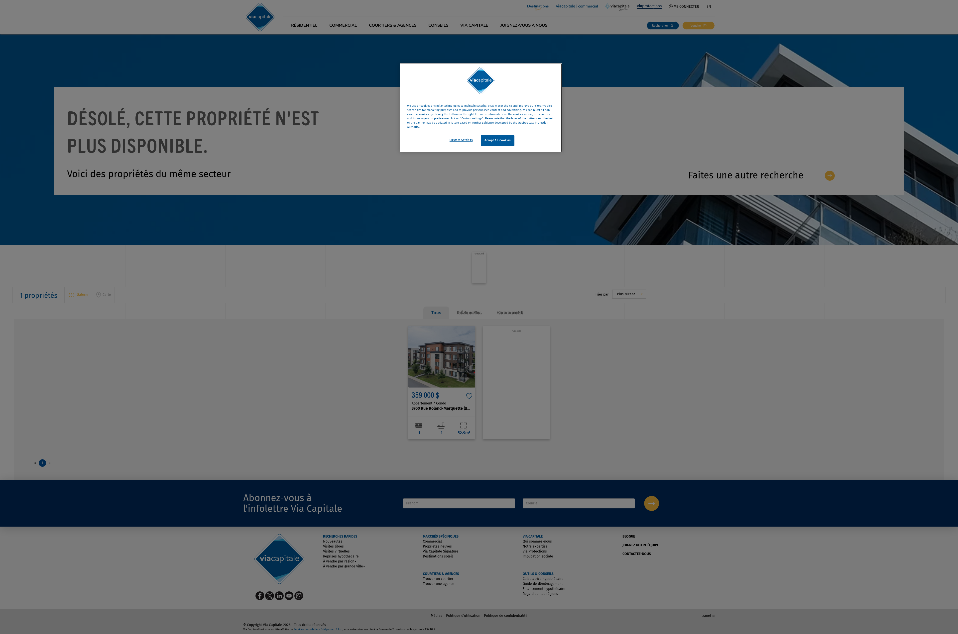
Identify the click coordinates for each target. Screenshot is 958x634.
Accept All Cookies (497, 140)
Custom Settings (461, 140)
